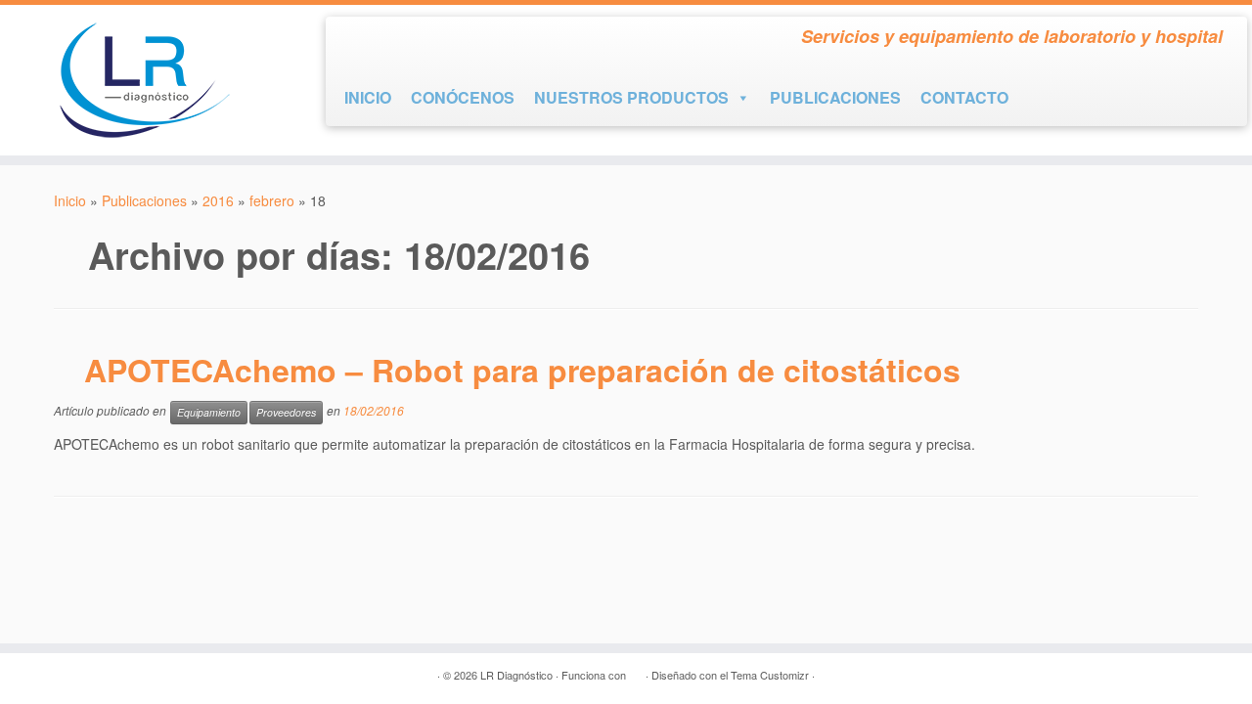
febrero (271, 200)
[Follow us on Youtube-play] (393, 41)
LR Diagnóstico (516, 674)
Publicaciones (144, 200)
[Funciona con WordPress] (636, 671)
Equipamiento (209, 412)
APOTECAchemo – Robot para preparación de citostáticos (522, 369)
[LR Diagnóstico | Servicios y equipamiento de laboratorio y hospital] (144, 80)
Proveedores (286, 412)
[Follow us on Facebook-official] (358, 41)
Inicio (70, 200)
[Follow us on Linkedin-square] (428, 41)
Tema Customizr (770, 674)
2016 (218, 200)
